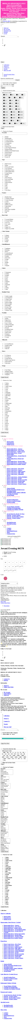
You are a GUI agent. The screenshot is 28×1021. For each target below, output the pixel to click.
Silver (6, 428)
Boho (6, 165)
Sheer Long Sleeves (10, 360)
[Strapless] (5, 850)
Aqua (6, 391)
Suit (6, 185)
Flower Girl (8, 146)
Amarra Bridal (11, 488)
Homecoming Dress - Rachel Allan (16, 461)
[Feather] (3, 814)
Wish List (6, 28)
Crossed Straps (9, 221)
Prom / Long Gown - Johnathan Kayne (14, 949)
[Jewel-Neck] (4, 829)
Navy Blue (8, 398)
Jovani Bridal (10, 495)
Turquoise (7, 392)
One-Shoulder (8, 326)
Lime (6, 389)
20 (12, 103)
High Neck (8, 320)
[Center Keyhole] (5, 786)
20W (21, 112)
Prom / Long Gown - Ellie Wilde (15, 472)
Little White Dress (9, 171)
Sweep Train (8, 307)
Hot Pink (7, 408)
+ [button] (4, 521)
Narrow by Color (7, 380)
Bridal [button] (2, 961)
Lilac (6, 401)
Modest (7, 174)
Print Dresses (8, 177)
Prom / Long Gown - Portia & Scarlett (17, 479)
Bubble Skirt (8, 197)
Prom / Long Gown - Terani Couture (16, 484)
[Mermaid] (4, 835)
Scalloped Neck (9, 329)
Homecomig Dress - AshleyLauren (16, 451)
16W (6, 112)
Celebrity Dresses (9, 198)
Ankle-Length (8, 296)
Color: (2, 574)
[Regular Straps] (5, 847)
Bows (6, 251)
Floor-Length (8, 302)
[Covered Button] (5, 790)
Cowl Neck (8, 317)
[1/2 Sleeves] (5, 839)
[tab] (15, 441)
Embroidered (8, 254)
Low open (7, 224)
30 (6, 109)
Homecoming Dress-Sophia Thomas (16, 464)
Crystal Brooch (9, 253)
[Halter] (4, 826)
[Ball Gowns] (5, 777)
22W (6, 115)
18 (6, 103)
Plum (6, 412)
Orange (7, 415)
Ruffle (6, 262)
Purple (7, 400)
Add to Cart (3, 585)
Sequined (7, 284)
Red (6, 414)
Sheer (6, 225)
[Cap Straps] (5, 846)
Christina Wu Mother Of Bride (15, 509)
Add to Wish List (5, 600)
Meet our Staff (7, 727)
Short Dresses (8, 182)
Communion (8, 143)
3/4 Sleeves (8, 357)
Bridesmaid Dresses (12, 531)
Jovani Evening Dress (12, 499)
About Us (6, 685)
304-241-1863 (6, 21)
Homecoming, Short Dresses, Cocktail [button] (10, 922)
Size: (2, 559)
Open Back (8, 206)
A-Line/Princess (9, 344)
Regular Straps (9, 371)
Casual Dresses (9, 140)
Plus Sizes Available (10, 209)
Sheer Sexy (8, 181)
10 (21, 97)
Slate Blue (7, 395)
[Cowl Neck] (4, 825)
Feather (7, 256)
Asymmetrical (8, 297)
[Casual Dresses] (7, 772)
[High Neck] (4, 828)
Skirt (6, 184)
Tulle (6, 289)
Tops (6, 187)
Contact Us (7, 679)
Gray (6, 426)
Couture (9, 528)
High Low (7, 203)
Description (6, 605)
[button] (6, 64)
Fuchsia (7, 409)
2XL (23, 123)
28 (18, 106)
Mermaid (7, 347)
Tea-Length (8, 308)
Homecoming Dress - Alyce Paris (15, 450)
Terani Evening (11, 502)
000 (6, 95)
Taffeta (7, 287)
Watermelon (8, 411)
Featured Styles (11, 533)
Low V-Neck (8, 323)
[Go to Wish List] (2, 24)
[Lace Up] (5, 793)
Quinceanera (8, 154)
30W (13, 117)
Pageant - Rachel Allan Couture (15, 516)
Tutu (6, 188)
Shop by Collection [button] (6, 913)
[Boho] (5, 778)
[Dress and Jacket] (5, 779)
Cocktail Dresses (9, 141)
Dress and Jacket (9, 167)
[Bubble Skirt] (5, 784)
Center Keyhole (9, 200)
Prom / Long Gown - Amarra (14, 470)
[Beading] (4, 806)
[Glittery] (3, 797)
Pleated (7, 208)
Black (6, 425)
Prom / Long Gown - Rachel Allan (16, 481)
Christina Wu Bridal (12, 494)
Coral (6, 417)
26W (21, 115)
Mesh (6, 280)
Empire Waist (8, 345)
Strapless (7, 334)
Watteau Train (8, 310)
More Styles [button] (4, 1009)
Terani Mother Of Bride (13, 506)
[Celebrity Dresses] (5, 785)
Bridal (6, 137)
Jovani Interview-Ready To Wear (15, 514)
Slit (6, 212)
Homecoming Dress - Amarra (14, 449)
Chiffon (7, 273)
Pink (6, 406)
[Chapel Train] (4, 821)
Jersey (6, 277)
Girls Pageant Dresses (10, 147)
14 (12, 100)
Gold (6, 422)
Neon (6, 238)
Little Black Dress (9, 170)
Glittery (7, 235)
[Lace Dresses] (5, 781)
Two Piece (7, 190)
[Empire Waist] (4, 833)
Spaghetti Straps (9, 373)
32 (12, 109)
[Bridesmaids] (7, 771)
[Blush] (5, 578)
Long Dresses (8, 173)
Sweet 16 (7, 157)
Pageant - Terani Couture (13, 518)
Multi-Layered (8, 204)
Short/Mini (8, 305)
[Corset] (5, 788)
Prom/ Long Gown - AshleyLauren (16, 471)
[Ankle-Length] (4, 818)
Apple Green (8, 386)
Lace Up (7, 222)
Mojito (7, 384)
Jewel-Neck (8, 321)
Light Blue (8, 394)
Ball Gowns (8, 163)
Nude (6, 420)
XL (17, 123)
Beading (7, 250)
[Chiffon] (3, 812)
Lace (6, 261)
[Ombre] (3, 801)
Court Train (8, 300)
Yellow (7, 383)
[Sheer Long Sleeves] (5, 843)
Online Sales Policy (5, 603)
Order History (7, 693)
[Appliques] (4, 804)
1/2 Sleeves (8, 355)
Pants (6, 176)
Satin (6, 283)
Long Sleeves (8, 358)
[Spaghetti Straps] (5, 848)
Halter (6, 318)
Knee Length (8, 304)
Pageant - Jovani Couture (13, 515)
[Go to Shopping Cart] (1, 24)
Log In (5, 33)
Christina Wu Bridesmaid (13, 508)
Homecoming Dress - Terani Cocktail (16, 463)
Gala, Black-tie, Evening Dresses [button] (9, 974)
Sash (6, 264)
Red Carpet (8, 155)
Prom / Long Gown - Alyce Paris (15, 468)
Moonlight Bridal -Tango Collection (16, 492)
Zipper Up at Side (9, 228)
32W (21, 117)
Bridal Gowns (10, 444)
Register (6, 32)
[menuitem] (15, 28)
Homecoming (8, 149)
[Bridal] (7, 770)
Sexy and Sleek (9, 179)
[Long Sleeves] (5, 841)
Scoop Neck (8, 331)
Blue (6, 397)
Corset (6, 201)
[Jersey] (3, 815)
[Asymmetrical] (4, 819)
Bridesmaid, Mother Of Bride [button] (8, 983)
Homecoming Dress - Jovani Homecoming (15, 929)
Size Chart (3, 601)
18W (13, 112)
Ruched (7, 211)
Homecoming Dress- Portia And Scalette (14, 933)
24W (13, 115)
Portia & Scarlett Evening (13, 501)
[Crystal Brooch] (4, 808)
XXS (6, 120)
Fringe (6, 259)
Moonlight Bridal (11, 491)
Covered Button (9, 219)
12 (6, 100)
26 (12, 106)
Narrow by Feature (8, 131)
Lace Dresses (8, 168)
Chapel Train (8, 299)
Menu (2, 62)
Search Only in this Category (9, 82)
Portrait (7, 327)
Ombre (7, 240)
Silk (6, 286)
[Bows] (4, 807)
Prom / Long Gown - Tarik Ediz (15, 482)
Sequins (7, 265)
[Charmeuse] (3, 811)
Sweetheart (8, 335)
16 (18, 100)
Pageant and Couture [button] (6, 992)
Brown (7, 423)
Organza (7, 281)
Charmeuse (8, 272)
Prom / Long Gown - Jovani (14, 478)
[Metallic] (3, 799)
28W (6, 117)
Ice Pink (7, 405)
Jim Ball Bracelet (11, 522)
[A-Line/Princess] (4, 832)
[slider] (24, 738)
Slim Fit (7, 348)
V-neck (7, 337)
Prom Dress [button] (4, 941)
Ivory (6, 419)
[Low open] (5, 794)
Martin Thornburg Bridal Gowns (15, 489)
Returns (6, 680)
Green (6, 387)
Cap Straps (8, 370)
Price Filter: (6, 84)
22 (18, 103)
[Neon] (3, 800)
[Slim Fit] (4, 836)
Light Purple (8, 403)
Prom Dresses (8, 152)
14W (18, 109)
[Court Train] (4, 822)
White (6, 429)
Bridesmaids (8, 138)
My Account (7, 29)
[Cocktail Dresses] (7, 774)
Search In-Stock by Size (9, 90)
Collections (6, 715)
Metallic (7, 237)
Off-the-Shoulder (9, 324)
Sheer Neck (8, 332)
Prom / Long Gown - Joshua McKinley (17, 477)
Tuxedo (6, 724)
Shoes (8, 532)
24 (6, 106)
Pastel (6, 241)
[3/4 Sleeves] (5, 840)
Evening (7, 144)
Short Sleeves (8, 361)
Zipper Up (7, 227)
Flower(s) (7, 257)
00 (12, 95)
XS (13, 120)
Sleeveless (7, 363)
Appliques (7, 248)
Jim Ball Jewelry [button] (5, 1002)
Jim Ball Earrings (11, 524)
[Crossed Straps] (5, 792)
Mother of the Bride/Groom (12, 150)
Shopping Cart (7, 30)
